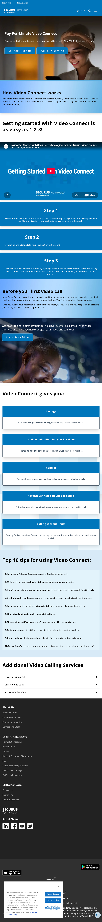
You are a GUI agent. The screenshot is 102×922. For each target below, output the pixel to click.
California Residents (12, 775)
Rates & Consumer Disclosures (17, 756)
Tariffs (5, 751)
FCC (4, 761)
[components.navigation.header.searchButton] (89, 10)
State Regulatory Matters (15, 765)
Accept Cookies (53, 894)
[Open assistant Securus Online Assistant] (98, 915)
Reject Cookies (53, 900)
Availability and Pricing (52, 50)
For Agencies (22, 3)
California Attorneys (12, 770)
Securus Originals (10, 799)
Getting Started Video (20, 50)
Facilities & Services (11, 717)
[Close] (58, 886)
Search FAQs (8, 795)
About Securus (9, 712)
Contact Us (7, 790)
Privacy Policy (9, 746)
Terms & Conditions (12, 742)
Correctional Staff (11, 726)
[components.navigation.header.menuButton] (95, 10)
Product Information (12, 722)
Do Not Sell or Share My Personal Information (52, 907)
